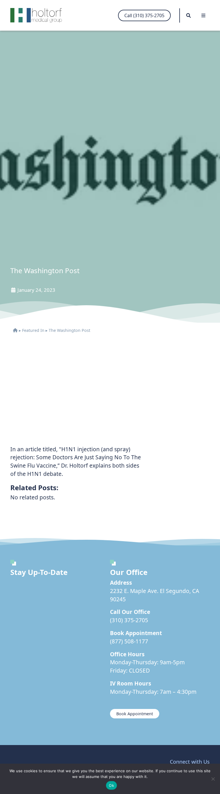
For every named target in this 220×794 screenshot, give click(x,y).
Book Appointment (134, 713)
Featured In (33, 330)
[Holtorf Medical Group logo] (39, 15)
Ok (111, 785)
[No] (213, 779)
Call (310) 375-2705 (144, 15)
